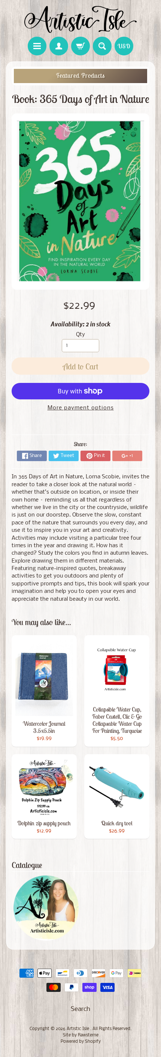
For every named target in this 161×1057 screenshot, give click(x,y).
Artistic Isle (78, 1029)
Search (80, 1009)
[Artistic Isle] (80, 19)
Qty (80, 335)
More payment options (81, 408)
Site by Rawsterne (80, 1035)
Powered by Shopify (81, 1041)
